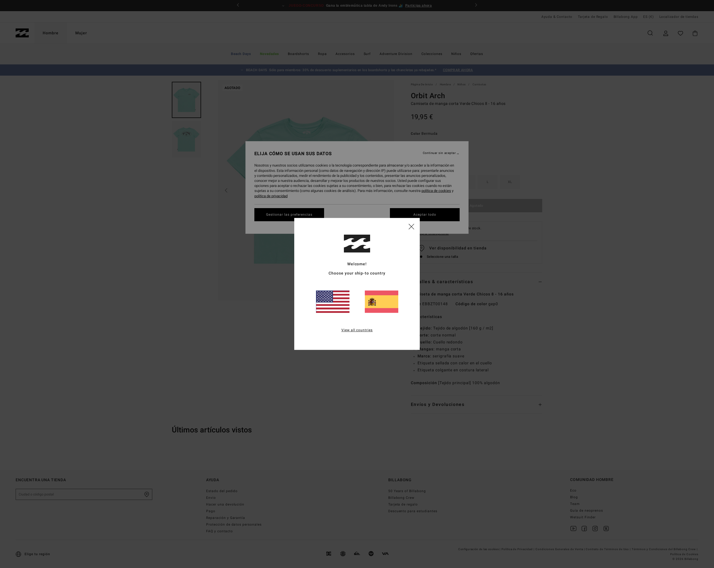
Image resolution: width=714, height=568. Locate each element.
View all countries (357, 330)
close (411, 226)
